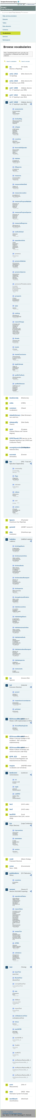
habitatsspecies (18, 660)
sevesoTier (18, 931)
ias (11, 678)
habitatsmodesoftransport (18, 649)
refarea (17, 492)
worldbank (14, 1099)
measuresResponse (18, 223)
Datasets (5, 19)
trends (17, 347)
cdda (11, 403)
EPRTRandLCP (15, 438)
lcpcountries (18, 830)
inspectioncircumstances (18, 700)
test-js (17, 1022)
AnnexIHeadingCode (18, 725)
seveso (12, 889)
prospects (18, 296)
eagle (16, 787)
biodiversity (14, 398)
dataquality (14, 422)
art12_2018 (14, 81)
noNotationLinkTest (18, 1016)
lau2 (11, 809)
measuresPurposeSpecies (18, 212)
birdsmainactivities (18, 556)
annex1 (17, 692)
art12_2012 (14, 74)
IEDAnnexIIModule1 (15, 719)
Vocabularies (7, 33)
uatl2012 (17, 794)
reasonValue (18, 909)
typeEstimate (18, 364)
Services (5, 36)
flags (16, 476)
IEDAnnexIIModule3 (15, 736)
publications (14, 873)
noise (12, 866)
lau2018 (12, 814)
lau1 (11, 804)
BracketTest (18, 978)
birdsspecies (18, 588)
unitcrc (17, 507)
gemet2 (12, 527)
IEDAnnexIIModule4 (15, 747)
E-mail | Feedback (8, 1112)
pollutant (17, 709)
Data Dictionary (17, 12)
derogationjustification (18, 597)
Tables (4, 23)
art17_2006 (14, 88)
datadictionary (15, 415)
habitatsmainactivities (18, 627)
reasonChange (18, 322)
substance (18, 953)
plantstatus (18, 838)
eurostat (13, 454)
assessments (18, 109)
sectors (17, 849)
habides (13, 539)
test (11, 967)
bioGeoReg (18, 119)
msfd (11, 859)
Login (21, 4)
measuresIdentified (18, 184)
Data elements (7, 26)
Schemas (5, 29)
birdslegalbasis (18, 546)
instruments (18, 669)
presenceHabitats (18, 261)
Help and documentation (10, 16)
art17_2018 (14, 102)
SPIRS (17, 943)
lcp (11, 823)
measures (18, 175)
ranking (17, 313)
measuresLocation (18, 193)
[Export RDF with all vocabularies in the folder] (31, 104)
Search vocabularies (11, 61)
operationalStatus (18, 896)
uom (11, 1084)
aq (10, 67)
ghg (11, 532)
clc (16, 779)
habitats (17, 158)
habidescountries (18, 607)
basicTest (18, 972)
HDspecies (18, 167)
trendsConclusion (18, 354)
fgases (12, 520)
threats (17, 338)
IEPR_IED (13, 756)
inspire (12, 766)
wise (11, 1092)
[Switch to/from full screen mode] (24, 4)
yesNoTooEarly (18, 375)
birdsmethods (18, 565)
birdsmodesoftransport (18, 577)
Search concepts (25, 61)
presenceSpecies (18, 272)
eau (16, 991)
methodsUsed (18, 232)
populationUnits (18, 240)
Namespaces (6, 40)
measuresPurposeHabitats (18, 201)
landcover (13, 773)
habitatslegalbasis (18, 616)
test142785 (18, 1029)
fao (11, 462)
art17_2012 (14, 95)
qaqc (16, 306)
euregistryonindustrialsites (15, 447)
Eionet (10, 12)
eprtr (11, 429)
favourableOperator (18, 147)
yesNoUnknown (18, 383)
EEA (10, 2)
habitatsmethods (18, 637)
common (13, 408)
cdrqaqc (17, 127)
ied (11, 685)
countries (18, 139)
